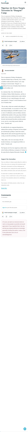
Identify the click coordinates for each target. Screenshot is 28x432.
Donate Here (4, 188)
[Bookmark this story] (6, 45)
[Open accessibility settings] (25, 428)
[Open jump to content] (1, 87)
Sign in (4, 207)
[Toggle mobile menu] (25, 2)
